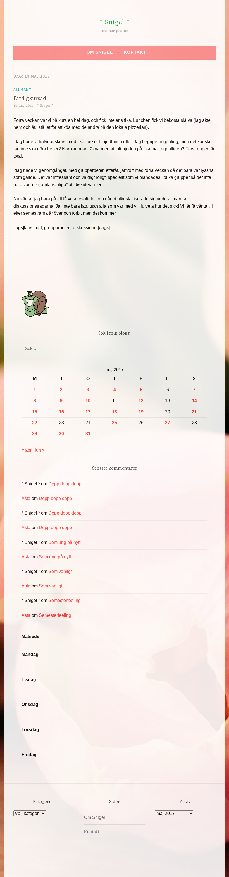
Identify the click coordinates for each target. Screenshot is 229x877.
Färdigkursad (29, 98)
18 (114, 411)
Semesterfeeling (64, 600)
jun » (40, 450)
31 (87, 433)
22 (34, 422)
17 (87, 411)
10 (87, 400)
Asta (26, 498)
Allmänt (22, 89)
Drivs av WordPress (73, 866)
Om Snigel (100, 52)
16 (61, 411)
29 (34, 433)
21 (194, 411)
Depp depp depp (65, 484)
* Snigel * (114, 22)
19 (141, 411)
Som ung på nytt (64, 542)
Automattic (167, 866)
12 (141, 400)
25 (114, 422)
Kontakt (135, 52)
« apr (27, 450)
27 (167, 422)
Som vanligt (60, 571)
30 (61, 433)
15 (34, 411)
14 (194, 400)
